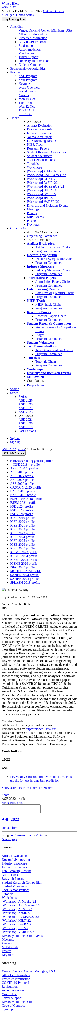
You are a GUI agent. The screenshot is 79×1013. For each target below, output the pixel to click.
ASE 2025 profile (22, 480)
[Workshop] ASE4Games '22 (46, 175)
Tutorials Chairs (45, 361)
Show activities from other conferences (27, 787)
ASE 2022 (9, 449)
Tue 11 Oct (26, 102)
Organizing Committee (42, 236)
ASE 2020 (26, 423)
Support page (9, 839)
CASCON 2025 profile (25, 487)
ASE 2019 (26, 427)
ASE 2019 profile (22, 472)
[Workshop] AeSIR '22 (42, 182)
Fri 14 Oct (25, 114)
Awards (24, 95)
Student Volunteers (39, 156)
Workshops (34, 167)
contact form (10, 827)
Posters (31, 220)
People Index (35, 385)
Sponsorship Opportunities (28, 68)
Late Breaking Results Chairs (54, 293)
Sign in (15, 438)
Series (23, 396)
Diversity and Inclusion (34, 61)
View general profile (13, 802)
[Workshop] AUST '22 (42, 179)
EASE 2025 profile (23, 491)
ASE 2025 (26, 404)
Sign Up (7, 1009)
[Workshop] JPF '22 (40, 198)
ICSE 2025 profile (22, 540)
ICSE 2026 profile (22, 544)
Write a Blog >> (12, 3)
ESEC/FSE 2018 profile (26, 499)
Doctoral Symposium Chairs (54, 259)
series (21, 449)
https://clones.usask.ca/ (40, 729)
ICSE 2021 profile (22, 525)
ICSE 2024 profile (22, 537)
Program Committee (48, 251)
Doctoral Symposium (41, 129)
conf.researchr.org (21, 835)
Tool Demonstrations (41, 160)
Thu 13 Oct (26, 110)
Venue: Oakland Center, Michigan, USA (45, 30)
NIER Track (35, 144)
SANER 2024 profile (24, 575)
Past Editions (27, 431)
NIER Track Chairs (48, 304)
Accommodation (30, 49)
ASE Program (28, 76)
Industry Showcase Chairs (52, 270)
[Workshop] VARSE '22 (43, 201)
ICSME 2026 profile (23, 563)
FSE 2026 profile (21, 514)
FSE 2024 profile (21, 506)
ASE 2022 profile (13, 453)
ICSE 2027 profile (22, 548)
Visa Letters (26, 53)
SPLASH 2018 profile (25, 582)
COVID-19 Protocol (32, 42)
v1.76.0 (40, 835)
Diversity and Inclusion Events (47, 205)
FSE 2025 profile (21, 510)
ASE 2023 (26, 412)
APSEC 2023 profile (24, 468)
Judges (39, 335)
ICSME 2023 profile (23, 552)
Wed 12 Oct (27, 106)
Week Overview (29, 87)
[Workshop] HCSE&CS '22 (45, 186)
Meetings (33, 209)
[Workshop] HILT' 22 (41, 190)
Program (15, 72)
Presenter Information (33, 38)
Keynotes (25, 83)
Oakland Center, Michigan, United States (33, 13)
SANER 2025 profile (24, 579)
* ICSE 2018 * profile (25, 464)
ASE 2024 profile (22, 476)
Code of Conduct (30, 64)
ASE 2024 (26, 408)
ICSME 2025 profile (23, 559)
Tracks (14, 118)
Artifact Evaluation (39, 125)
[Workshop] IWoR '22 (41, 194)
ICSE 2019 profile (22, 518)
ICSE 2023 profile (22, 533)
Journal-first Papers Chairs (52, 281)
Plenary (32, 213)
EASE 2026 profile (23, 495)
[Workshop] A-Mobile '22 (44, 171)
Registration (27, 45)
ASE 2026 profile (22, 483)
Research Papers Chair (50, 316)
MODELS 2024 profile (25, 571)
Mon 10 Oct (27, 99)
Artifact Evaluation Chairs (52, 247)
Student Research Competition (47, 152)
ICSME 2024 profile (23, 556)
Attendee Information (33, 34)
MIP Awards (35, 217)
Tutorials (33, 163)
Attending (16, 26)
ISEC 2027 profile (22, 567)
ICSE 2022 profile (22, 529)
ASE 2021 (26, 419)
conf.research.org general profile (31, 461)
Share (5, 795)
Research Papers (38, 148)
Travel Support (28, 57)
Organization (18, 228)
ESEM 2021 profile (23, 502)
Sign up (15, 442)
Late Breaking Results (41, 141)
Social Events (28, 91)
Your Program (28, 80)
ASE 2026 (26, 400)
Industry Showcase (39, 133)
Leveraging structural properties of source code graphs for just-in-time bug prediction (41, 778)
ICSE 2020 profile (22, 521)
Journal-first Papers (39, 137)
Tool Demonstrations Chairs (54, 350)
